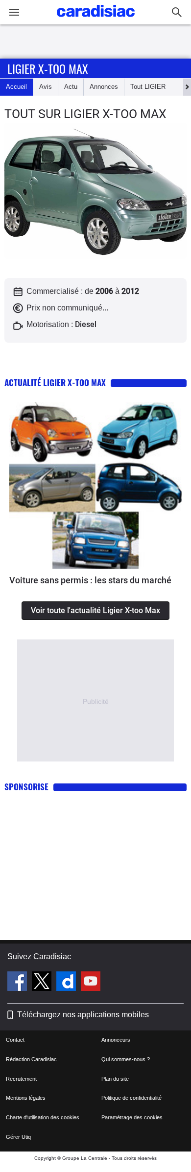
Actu (70, 86)
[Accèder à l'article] (95, 485)
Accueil (16, 86)
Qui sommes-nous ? (125, 1059)
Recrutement (21, 1079)
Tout (148, 86)
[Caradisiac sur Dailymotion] (67, 982)
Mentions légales (26, 1098)
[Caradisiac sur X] (43, 982)
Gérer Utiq (18, 1137)
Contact (15, 1040)
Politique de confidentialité (131, 1098)
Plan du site (115, 1079)
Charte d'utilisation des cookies (42, 1117)
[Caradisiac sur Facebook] (18, 982)
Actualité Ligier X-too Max (55, 382)
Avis (45, 86)
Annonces (104, 86)
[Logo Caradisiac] (96, 19)
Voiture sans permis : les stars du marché (90, 580)
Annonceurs (115, 1040)
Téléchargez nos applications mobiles (83, 1014)
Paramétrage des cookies (132, 1117)
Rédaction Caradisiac (31, 1059)
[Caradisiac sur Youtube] (90, 982)
